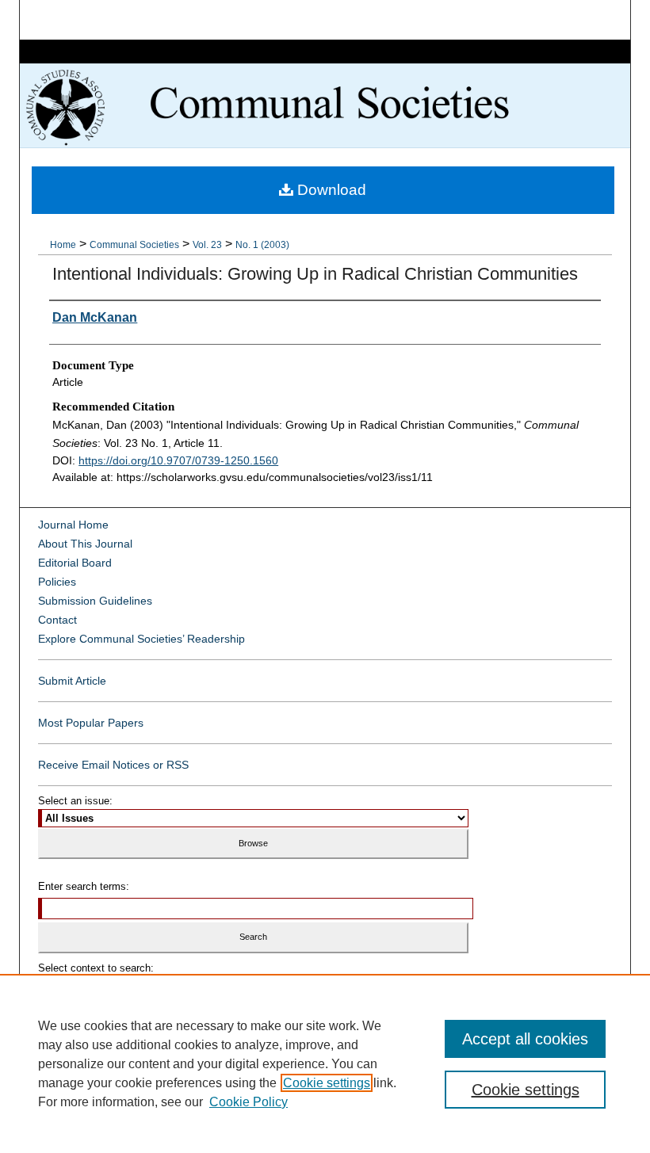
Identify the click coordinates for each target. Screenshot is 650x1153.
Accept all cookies (525, 1039)
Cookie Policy (248, 1102)
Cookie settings (326, 1083)
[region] (325, 1063)
